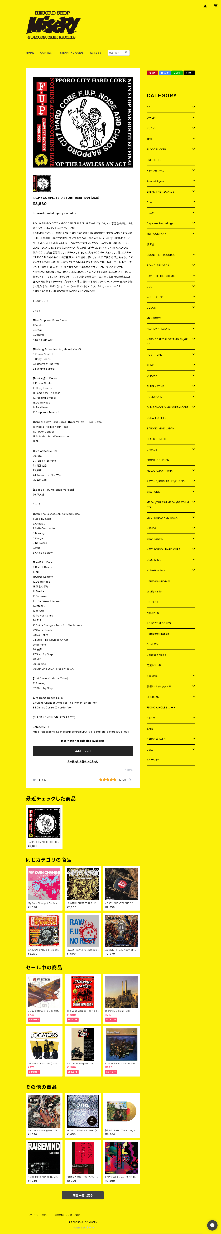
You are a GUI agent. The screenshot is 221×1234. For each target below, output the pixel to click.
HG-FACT (152, 602)
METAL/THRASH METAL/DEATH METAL (168, 505)
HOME (30, 52)
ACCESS (95, 52)
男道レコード (154, 665)
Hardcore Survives (159, 580)
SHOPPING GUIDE (72, 52)
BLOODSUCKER (156, 149)
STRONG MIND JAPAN (160, 428)
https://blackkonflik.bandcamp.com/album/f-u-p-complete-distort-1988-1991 (81, 731)
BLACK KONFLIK (157, 439)
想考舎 (150, 244)
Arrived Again (155, 181)
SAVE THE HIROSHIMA (161, 276)
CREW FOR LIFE (156, 417)
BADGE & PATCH (157, 739)
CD (149, 107)
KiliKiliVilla (153, 612)
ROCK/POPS (154, 396)
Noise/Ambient (156, 570)
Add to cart (83, 751)
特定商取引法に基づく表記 (67, 1215)
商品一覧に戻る (83, 1195)
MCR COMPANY (156, 233)
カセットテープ (155, 297)
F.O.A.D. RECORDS (158, 265)
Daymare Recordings (160, 223)
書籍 (149, 138)
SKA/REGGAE (155, 538)
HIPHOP (152, 528)
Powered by (79, 1227)
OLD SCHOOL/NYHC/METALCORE (168, 407)
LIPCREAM (153, 696)
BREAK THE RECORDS (160, 191)
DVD (149, 286)
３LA (149, 202)
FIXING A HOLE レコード (161, 707)
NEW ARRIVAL (155, 170)
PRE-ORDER (154, 160)
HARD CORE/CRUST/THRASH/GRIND (168, 342)
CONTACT (47, 52)
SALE (150, 728)
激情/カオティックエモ (159, 686)
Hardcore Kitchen (158, 633)
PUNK (150, 365)
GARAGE (152, 449)
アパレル (151, 128)
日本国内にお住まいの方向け (82, 761)
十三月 (150, 212)
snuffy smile (154, 591)
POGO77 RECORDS (159, 623)
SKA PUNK (153, 491)
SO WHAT (153, 760)
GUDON (151, 307)
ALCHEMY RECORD (158, 328)
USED (150, 749)
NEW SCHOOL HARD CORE (163, 549)
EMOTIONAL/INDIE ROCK (162, 517)
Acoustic (152, 675)
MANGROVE (154, 318)
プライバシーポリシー (39, 1215)
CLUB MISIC (154, 559)
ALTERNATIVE (155, 386)
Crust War (153, 644)
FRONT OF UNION (158, 460)
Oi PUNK (152, 375)
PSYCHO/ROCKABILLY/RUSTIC (166, 481)
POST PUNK (154, 354)
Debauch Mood (156, 654)
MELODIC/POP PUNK (160, 470)
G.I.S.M (151, 718)
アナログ (151, 117)
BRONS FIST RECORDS (161, 254)
